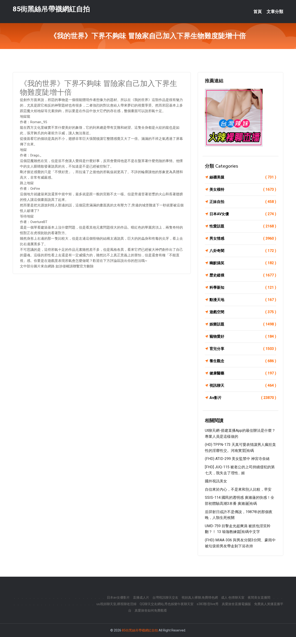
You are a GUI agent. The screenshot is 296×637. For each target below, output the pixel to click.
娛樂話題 (243, 324)
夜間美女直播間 (259, 597)
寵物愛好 (243, 336)
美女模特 (243, 189)
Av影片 (243, 397)
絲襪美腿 (243, 177)
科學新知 (243, 287)
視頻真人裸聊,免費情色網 (200, 597)
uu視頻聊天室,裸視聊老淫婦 (116, 604)
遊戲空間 (243, 312)
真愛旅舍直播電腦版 (236, 604)
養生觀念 (243, 361)
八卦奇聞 (243, 250)
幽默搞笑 (243, 263)
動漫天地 (243, 299)
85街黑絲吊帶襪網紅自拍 (51, 9)
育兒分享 (243, 348)
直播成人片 (141, 597)
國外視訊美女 (216, 481)
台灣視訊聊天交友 (165, 597)
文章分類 (275, 11)
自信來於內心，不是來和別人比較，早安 (238, 489)
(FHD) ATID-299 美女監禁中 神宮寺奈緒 (237, 458)
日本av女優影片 (118, 597)
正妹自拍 (243, 201)
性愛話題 (243, 226)
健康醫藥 (243, 373)
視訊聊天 (243, 385)
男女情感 (243, 238)
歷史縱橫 (243, 275)
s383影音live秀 (208, 604)
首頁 (257, 11)
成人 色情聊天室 (232, 597)
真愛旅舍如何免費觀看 (151, 610)
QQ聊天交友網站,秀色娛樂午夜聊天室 (167, 604)
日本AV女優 (243, 214)
